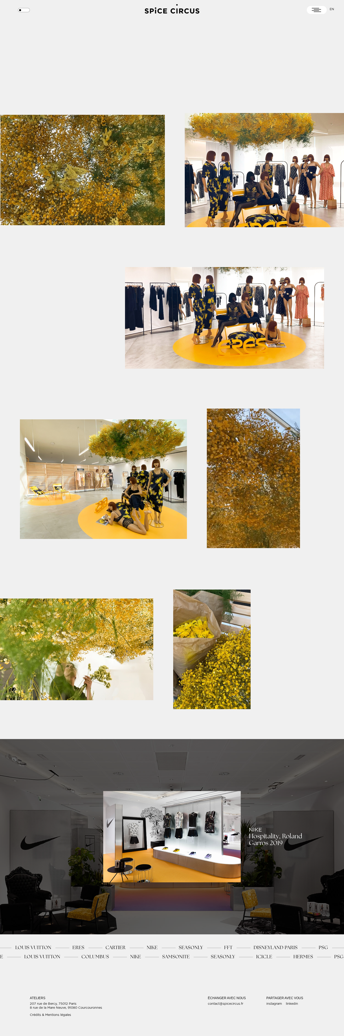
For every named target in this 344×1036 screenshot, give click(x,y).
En (332, 9)
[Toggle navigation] (317, 10)
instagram (274, 1004)
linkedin (292, 1004)
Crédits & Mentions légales (50, 1015)
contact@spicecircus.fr (225, 1004)
